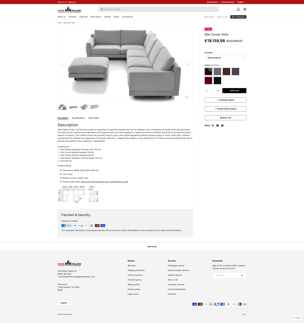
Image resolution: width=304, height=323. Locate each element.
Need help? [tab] (94, 118)
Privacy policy (134, 289)
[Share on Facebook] (217, 125)
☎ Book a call (225, 118)
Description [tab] (63, 118)
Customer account (176, 284)
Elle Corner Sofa (69, 22)
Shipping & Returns (136, 270)
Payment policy (135, 280)
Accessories (127, 17)
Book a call (222, 17)
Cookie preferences (176, 289)
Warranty (132, 265)
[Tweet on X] (212, 125)
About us (62, 17)
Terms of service (135, 275)
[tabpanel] (125, 162)
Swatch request (175, 275)
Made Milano (67, 314)
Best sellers (209, 17)
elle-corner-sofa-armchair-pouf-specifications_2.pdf (104, 182)
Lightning (83, 17)
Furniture (72, 17)
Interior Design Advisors (178, 270)
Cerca (244, 314)
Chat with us (72, 2)
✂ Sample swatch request (225, 109)
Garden (107, 17)
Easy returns (212, 2)
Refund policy (134, 284)
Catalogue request (176, 265)
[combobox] (158, 9)
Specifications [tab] (78, 118)
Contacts (172, 294)
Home (60, 22)
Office (116, 17)
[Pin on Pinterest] (222, 125)
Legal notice (133, 294)
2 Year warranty (227, 2)
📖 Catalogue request (225, 100)
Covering (208, 53)
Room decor (95, 17)
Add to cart (234, 91)
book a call (84, 2)
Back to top (152, 246)
